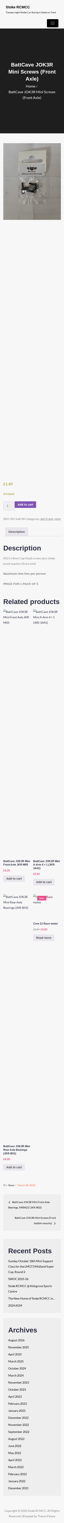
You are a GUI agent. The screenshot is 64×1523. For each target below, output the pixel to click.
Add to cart (25, 504)
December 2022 (18, 1417)
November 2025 (18, 1347)
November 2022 (18, 1425)
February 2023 (17, 1403)
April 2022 (15, 1460)
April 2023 (15, 1396)
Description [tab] (17, 531)
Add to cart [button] (14, 878)
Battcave (47, 519)
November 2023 (18, 1382)
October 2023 (17, 1389)
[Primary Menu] (52, 23)
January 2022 (16, 1481)
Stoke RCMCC (18, 7)
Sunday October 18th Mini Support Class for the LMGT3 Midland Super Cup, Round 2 (31, 1266)
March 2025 (16, 1361)
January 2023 (16, 1410)
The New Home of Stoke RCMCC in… (31, 1298)
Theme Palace (46, 1516)
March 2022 (16, 1467)
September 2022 (18, 1432)
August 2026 (16, 1340)
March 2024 (16, 1375)
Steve (11, 1185)
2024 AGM (15, 1305)
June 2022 (14, 1446)
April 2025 (15, 1354)
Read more (43, 937)
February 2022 (17, 1474)
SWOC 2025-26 (18, 1279)
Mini (57, 519)
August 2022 (16, 1439)
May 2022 (14, 1453)
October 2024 (17, 1368)
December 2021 (18, 1488)
